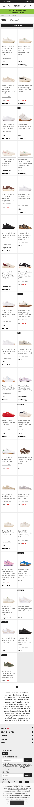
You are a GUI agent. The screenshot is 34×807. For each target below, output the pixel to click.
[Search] (9, 6)
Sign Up (5, 753)
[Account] (25, 6)
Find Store (28, 775)
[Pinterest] (10, 781)
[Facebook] (21, 781)
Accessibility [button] (28, 1)
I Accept (17, 803)
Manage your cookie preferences (17, 789)
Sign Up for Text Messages (10, 757)
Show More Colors (6, 58)
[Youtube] (28, 781)
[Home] (17, 6)
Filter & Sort (17, 25)
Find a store (5, 772)
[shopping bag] (30, 6)
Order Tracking (6, 1)
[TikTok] (4, 781)
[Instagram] (16, 781)
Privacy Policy (11, 766)
